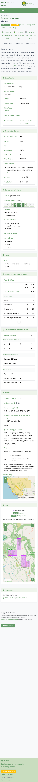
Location (7, 393)
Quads (15, 513)
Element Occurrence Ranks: (14, 340)
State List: (7, 146)
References (8, 590)
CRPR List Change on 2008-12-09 (15, 598)
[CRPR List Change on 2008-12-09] (8, 173)
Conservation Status (11, 131)
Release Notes (6, 780)
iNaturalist (12, 28)
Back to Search (8, 625)
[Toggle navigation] (2, 10)
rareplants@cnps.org (8, 767)
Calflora (22, 24)
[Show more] (19, 322)
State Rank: (7, 154)
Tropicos (26, 123)
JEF (21, 120)
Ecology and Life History (13, 190)
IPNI (21, 123)
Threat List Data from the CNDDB (16, 274)
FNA (24, 120)
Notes (6, 255)
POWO (29, 120)
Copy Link (15, 24)
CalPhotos (4, 28)
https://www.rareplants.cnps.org (9, 619)
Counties (21, 513)
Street (13, 515)
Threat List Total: (9, 280)
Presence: (7, 370)
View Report (6, 24)
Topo (18, 515)
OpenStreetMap (23, 497)
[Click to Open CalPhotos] (7, 35)
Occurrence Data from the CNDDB (16, 330)
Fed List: (7, 141)
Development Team (9, 771)
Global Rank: (8, 150)
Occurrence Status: (10, 355)
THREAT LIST (7, 296)
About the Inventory (7, 777)
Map (6, 505)
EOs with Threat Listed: (11, 292)
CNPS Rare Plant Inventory (7, 3)
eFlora (28, 24)
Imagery (24, 515)
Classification (9, 78)
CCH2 (33, 24)
